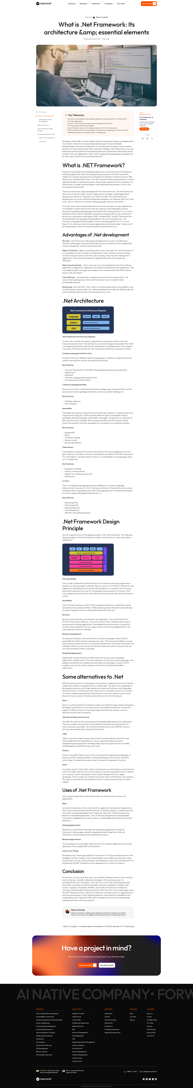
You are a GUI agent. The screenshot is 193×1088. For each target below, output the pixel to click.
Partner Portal (77, 1048)
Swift (101, 774)
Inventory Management (80, 1032)
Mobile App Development (44, 1036)
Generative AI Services (44, 1045)
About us (150, 1013)
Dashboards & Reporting (80, 1023)
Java (95, 741)
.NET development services (104, 898)
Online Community (78, 1045)
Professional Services (112, 1029)
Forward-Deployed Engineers (46, 1026)
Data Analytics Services (44, 1055)
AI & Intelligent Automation (45, 1017)
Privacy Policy (151, 1032)
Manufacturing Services (112, 1032)
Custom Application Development (47, 1013)
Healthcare (108, 1013)
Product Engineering (43, 1023)
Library (132, 1020)
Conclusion (42, 141)
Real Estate (109, 1023)
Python (82, 755)
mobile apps (102, 686)
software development (85, 146)
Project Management (79, 1052)
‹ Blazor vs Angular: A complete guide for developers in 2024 (85, 926)
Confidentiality (152, 1020)
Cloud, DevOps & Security (44, 1029)
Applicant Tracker (78, 1013)
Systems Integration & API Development (49, 1020)
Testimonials (151, 1029)
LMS (73, 1039)
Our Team (150, 1023)
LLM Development (42, 1048)
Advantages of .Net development (45, 120)
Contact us (150, 1036)
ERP (85, 846)
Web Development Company (45, 1032)
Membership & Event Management (83, 1042)
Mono (73, 710)
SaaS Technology (110, 1020)
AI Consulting (40, 1042)
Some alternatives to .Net (46, 134)
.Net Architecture (43, 125)
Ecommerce (108, 1026)
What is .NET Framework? (45, 116)
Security (149, 1026)
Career (149, 1017)
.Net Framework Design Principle (45, 130)
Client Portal (76, 1017)
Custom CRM (76, 1020)
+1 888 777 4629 (131, 1071)
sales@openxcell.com (150, 1071)
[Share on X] (147, 138)
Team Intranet (77, 1058)
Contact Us (144, 129)
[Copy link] (152, 138)
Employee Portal (77, 1026)
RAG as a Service (41, 1052)
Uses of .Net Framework (47, 138)
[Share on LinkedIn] (143, 138)
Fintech (107, 1017)
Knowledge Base (78, 1036)
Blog (131, 1013)
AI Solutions (40, 1039)
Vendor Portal (77, 1061)
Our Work (133, 1017)
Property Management (80, 1055)
